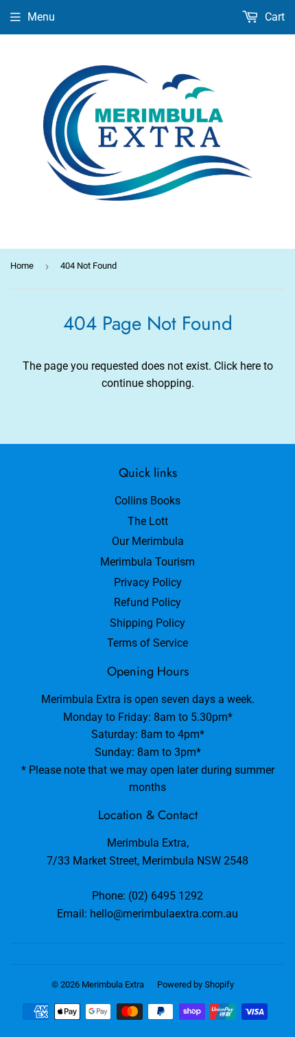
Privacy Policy (148, 582)
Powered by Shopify (195, 984)
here (250, 365)
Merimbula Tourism (147, 561)
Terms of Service (147, 642)
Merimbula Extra (113, 984)
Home (22, 265)
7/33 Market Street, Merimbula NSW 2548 (147, 860)
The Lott (148, 521)
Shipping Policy (147, 622)
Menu (41, 16)
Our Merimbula (148, 541)
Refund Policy (147, 602)
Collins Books (147, 500)
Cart (273, 16)
